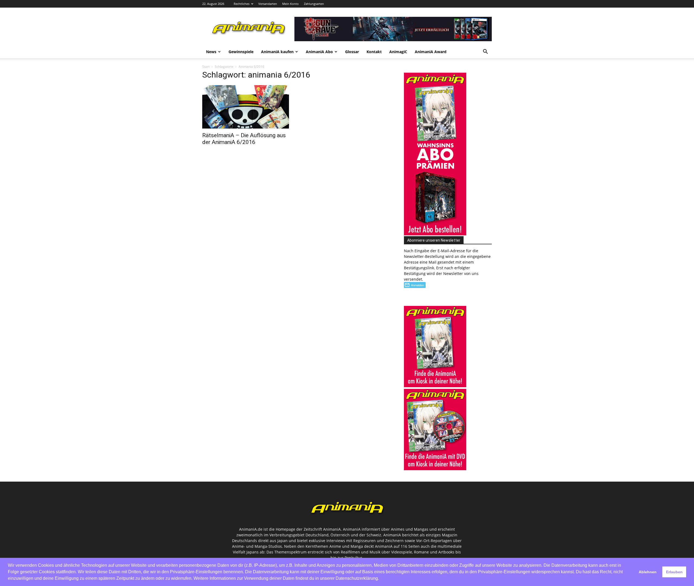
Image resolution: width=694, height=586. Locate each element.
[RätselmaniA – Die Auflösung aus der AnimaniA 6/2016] (246, 107)
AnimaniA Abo (319, 51)
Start (206, 66)
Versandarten (267, 4)
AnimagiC (398, 51)
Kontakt (374, 51)
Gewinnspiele (241, 51)
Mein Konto (290, 4)
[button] (485, 52)
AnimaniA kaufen (277, 51)
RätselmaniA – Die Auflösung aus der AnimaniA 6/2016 (244, 138)
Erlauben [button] (674, 572)
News (211, 51)
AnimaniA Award (430, 51)
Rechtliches (241, 4)
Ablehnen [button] (648, 572)
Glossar (352, 51)
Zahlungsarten (314, 4)
